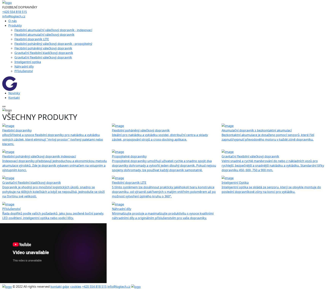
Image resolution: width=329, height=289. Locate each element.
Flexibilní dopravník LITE (31, 39)
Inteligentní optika (27, 62)
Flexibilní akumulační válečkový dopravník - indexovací (53, 30)
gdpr (65, 286)
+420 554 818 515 (14, 12)
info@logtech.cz (13, 16)
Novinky (14, 93)
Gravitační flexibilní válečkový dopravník (43, 57)
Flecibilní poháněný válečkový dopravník (43, 48)
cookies (75, 286)
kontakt (56, 286)
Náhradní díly (24, 66)
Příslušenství (23, 71)
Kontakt (14, 98)
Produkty (15, 25)
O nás (12, 21)
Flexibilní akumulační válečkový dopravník (44, 34)
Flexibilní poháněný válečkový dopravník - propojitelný (53, 44)
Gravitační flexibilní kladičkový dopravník (43, 53)
